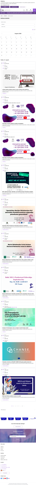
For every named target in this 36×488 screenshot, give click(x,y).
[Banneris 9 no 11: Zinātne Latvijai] (18, 418)
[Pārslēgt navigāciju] (34, 10)
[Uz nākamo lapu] (24, 406)
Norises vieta (3, 26)
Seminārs (4, 127)
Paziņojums (4, 93)
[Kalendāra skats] (32, 29)
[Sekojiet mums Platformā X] (3, 478)
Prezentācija (4, 195)
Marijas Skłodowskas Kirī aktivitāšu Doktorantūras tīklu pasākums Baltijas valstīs (17, 259)
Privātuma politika (3, 455)
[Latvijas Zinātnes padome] (6, 10)
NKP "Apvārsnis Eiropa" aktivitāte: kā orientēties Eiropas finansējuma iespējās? (17, 191)
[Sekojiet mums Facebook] (1, 478)
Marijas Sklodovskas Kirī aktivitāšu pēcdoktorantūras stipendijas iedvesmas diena (18, 293)
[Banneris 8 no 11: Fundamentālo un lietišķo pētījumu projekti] (11, 418)
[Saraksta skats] (34, 29)
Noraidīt (5, 6)
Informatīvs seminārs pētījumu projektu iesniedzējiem (12, 123)
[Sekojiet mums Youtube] (5, 478)
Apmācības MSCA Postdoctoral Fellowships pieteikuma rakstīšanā (15, 225)
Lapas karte (2, 458)
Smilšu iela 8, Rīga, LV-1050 (6, 467)
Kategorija (3, 24)
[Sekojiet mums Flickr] (9, 478)
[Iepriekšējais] (2, 419)
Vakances (2, 446)
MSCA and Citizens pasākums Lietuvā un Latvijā (11, 396)
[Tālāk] (34, 419)
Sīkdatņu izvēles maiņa (4, 459)
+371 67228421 (4, 468)
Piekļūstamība (3, 456)
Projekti (2, 449)
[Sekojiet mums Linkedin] (7, 478)
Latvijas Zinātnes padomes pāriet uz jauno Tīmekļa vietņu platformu (15, 89)
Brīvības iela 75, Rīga (14, 307)
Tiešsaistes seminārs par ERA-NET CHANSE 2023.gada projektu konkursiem (16, 361)
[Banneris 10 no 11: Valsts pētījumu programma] (25, 418)
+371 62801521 (4, 464)
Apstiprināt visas (14, 6)
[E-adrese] (2, 470)
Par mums (2, 450)
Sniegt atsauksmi (18, 426)
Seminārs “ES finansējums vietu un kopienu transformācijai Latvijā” (15, 327)
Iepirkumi (2, 447)
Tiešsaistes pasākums (5, 229)
